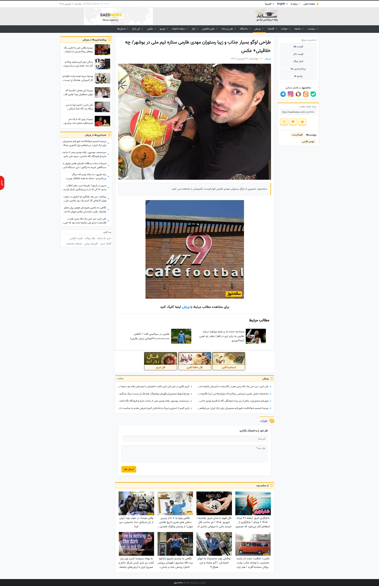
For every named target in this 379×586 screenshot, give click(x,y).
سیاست (312, 29)
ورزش (257, 29)
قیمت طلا (298, 46)
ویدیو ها (298, 76)
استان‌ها (121, 29)
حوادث (284, 29)
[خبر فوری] (2, 183)
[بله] (313, 94)
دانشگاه (244, 29)
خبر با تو (136, 29)
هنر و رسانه (227, 29)
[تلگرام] (283, 94)
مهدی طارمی (308, 141)
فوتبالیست (297, 135)
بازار (194, 29)
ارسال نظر (129, 469)
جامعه (297, 29)
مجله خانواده (178, 29)
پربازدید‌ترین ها (298, 69)
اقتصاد (271, 29)
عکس (150, 29)
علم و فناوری (208, 29)
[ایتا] (306, 94)
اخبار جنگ (298, 61)
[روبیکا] (298, 94)
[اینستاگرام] (290, 94)
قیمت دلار (298, 54)
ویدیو (163, 29)
